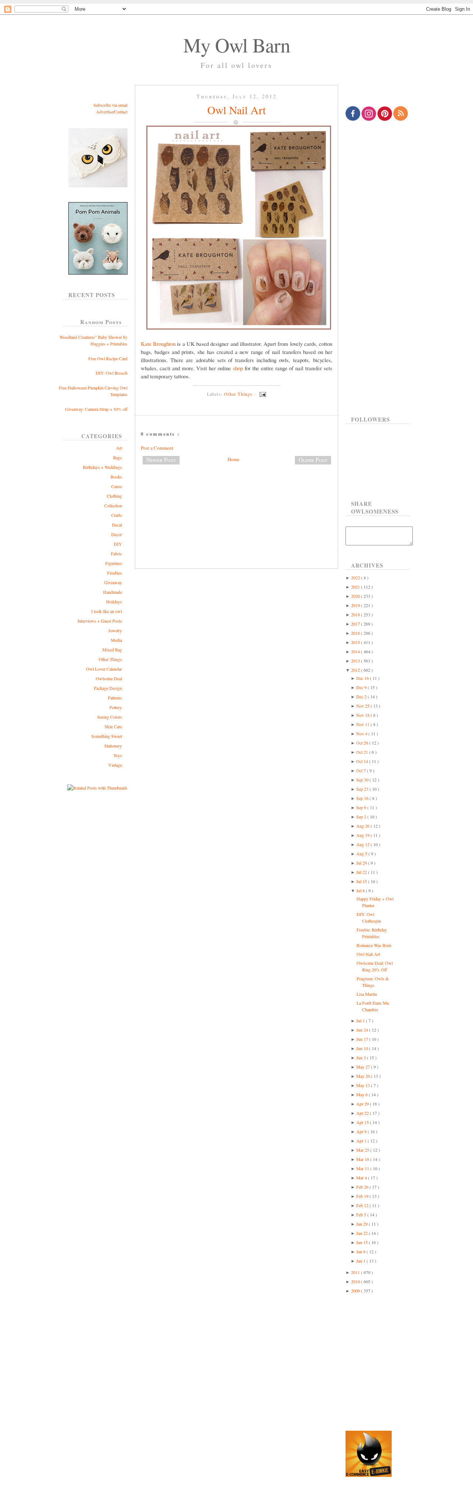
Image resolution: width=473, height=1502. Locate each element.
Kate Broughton (158, 343)
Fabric (116, 553)
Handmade (112, 592)
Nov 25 (363, 706)
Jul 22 (362, 872)
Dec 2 (362, 696)
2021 (356, 587)
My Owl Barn (236, 44)
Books (116, 477)
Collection (113, 505)
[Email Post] (261, 394)
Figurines (113, 563)
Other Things (110, 659)
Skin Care (113, 726)
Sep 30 (363, 780)
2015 (356, 642)
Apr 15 (363, 1122)
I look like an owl (106, 611)
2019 (356, 605)
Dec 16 (363, 678)
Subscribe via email (110, 105)
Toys (117, 755)
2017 (356, 624)
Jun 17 (362, 1039)
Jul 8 (361, 890)
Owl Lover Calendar (104, 669)
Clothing (114, 496)
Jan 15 (362, 1242)
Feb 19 (363, 1196)
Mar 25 (363, 1150)
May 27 (363, 1067)
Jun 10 (362, 1048)
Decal (117, 525)
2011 (356, 1272)
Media (116, 640)
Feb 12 (363, 1205)
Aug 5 (362, 853)
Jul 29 (362, 863)
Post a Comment (157, 448)
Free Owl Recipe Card (107, 358)
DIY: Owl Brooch (111, 373)
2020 (356, 596)
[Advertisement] (236, 495)
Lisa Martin (367, 994)
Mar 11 (363, 1168)
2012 (356, 670)
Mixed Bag (112, 650)
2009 (356, 1291)
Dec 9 (362, 687)
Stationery (113, 746)
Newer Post (161, 459)
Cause (116, 486)
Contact (120, 112)
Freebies (114, 573)
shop (238, 368)
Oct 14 (362, 761)
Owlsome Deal (109, 678)
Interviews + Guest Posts (100, 621)
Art (119, 448)
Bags (117, 457)
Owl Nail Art (236, 109)
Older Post (313, 459)
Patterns (115, 698)
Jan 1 (361, 1261)
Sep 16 (363, 798)
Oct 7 (361, 770)
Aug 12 (363, 844)
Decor (116, 534)
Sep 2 (361, 817)
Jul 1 (361, 1021)
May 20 (363, 1076)
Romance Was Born (374, 945)
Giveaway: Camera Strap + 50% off (96, 409)
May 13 (363, 1085)
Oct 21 (362, 752)
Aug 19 (363, 835)
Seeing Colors (109, 717)
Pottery (115, 707)
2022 (356, 577)
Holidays (114, 601)
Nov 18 (363, 715)
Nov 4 (362, 733)
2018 (356, 614)
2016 (356, 633)
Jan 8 (361, 1251)
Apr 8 (362, 1131)
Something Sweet (106, 736)
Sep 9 (361, 807)
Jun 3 (361, 1057)
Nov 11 (363, 724)
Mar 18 (363, 1159)
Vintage (115, 765)
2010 (356, 1281)
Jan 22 (362, 1233)
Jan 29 (362, 1224)
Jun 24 (362, 1030)
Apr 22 (363, 1113)
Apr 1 (362, 1141)
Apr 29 (363, 1104)
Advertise (104, 112)
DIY (118, 544)
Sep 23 (363, 789)
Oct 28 (362, 743)
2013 (356, 661)
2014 (356, 651)
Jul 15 (362, 881)
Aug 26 (363, 826)
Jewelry (115, 630)
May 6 (362, 1094)
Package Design (108, 688)
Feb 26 (363, 1187)
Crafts (116, 515)
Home (233, 459)
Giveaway (113, 582)
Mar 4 (362, 1178)
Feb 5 (361, 1214)
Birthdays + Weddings (102, 467)
